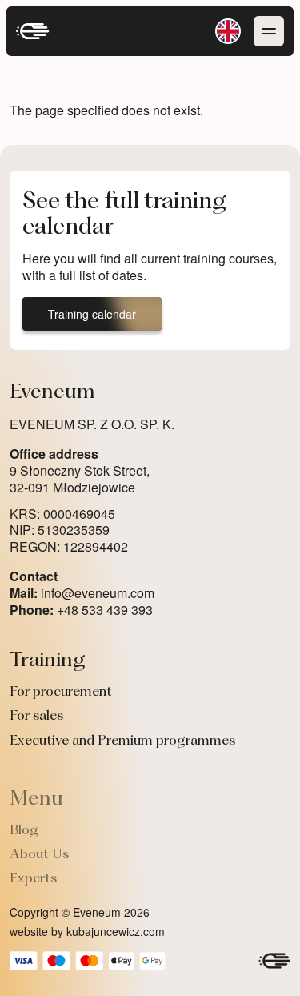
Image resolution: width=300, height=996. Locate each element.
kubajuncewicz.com (115, 931)
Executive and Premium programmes (122, 741)
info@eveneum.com (82, 593)
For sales (36, 716)
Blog (24, 831)
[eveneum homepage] (33, 31)
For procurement (61, 692)
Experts (33, 879)
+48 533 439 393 (81, 610)
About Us (39, 855)
